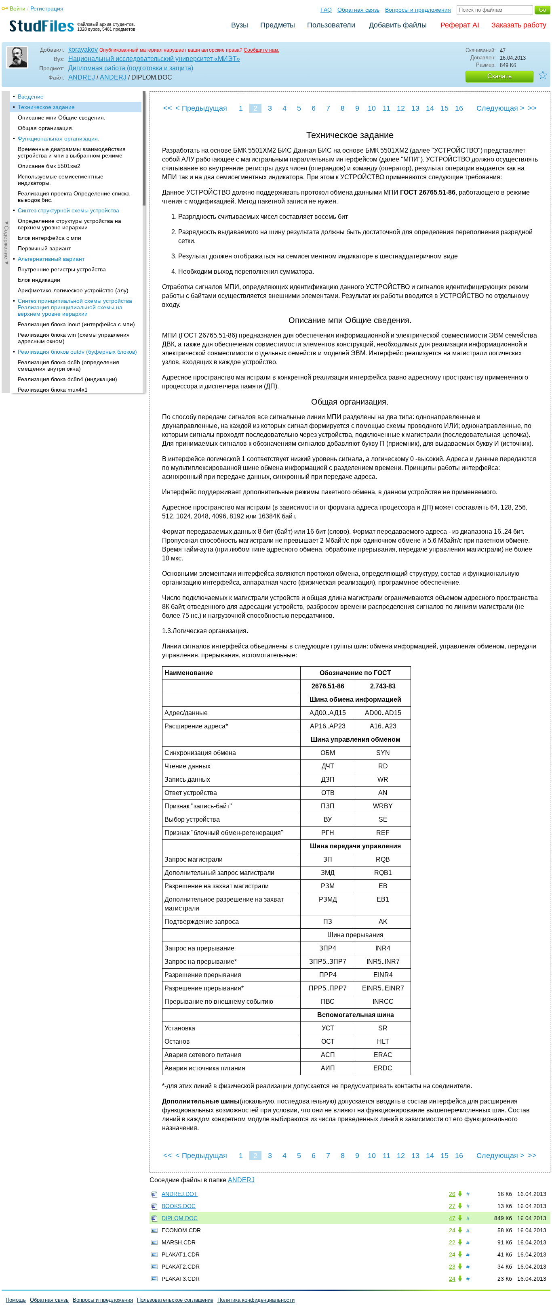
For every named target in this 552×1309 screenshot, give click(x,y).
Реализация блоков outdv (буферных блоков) (77, 351)
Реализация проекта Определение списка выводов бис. (74, 196)
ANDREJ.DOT (180, 1194)
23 (452, 1266)
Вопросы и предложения (418, 9)
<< (167, 108)
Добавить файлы (398, 25)
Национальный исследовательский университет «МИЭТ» (154, 58)
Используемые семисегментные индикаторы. (60, 179)
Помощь (16, 1300)
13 (415, 108)
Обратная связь (358, 9)
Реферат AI (459, 25)
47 (452, 1218)
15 (444, 108)
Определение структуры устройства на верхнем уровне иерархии (69, 224)
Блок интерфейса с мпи (49, 238)
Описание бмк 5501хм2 (49, 166)
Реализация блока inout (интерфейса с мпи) (76, 324)
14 (430, 108)
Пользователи (331, 25)
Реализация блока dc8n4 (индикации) (67, 379)
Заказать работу (518, 25)
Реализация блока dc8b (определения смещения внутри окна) (68, 365)
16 (459, 108)
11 (386, 108)
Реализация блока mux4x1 (53, 389)
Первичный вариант (44, 248)
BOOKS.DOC (179, 1206)
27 (452, 1206)
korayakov (83, 49)
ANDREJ (81, 77)
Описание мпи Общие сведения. (61, 117)
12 (401, 108)
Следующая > (500, 108)
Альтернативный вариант (51, 259)
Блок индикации (39, 280)
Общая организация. (46, 128)
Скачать (499, 76)
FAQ (326, 9)
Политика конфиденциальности (256, 1300)
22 (452, 1242)
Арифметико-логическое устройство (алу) (73, 290)
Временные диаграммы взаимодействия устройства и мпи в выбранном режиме (72, 152)
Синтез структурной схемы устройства (68, 210)
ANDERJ (113, 77)
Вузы (239, 25)
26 (452, 1194)
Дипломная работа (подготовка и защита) (130, 68)
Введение (31, 96)
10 (372, 108)
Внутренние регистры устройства (62, 269)
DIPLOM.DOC (180, 1218)
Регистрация (46, 8)
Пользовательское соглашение (175, 1300)
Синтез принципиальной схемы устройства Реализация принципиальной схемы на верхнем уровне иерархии (75, 307)
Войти (17, 8)
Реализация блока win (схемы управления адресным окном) (74, 337)
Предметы (277, 25)
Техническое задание (46, 107)
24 (452, 1230)
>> (532, 108)
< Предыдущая (201, 108)
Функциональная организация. (58, 138)
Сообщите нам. (261, 50)
